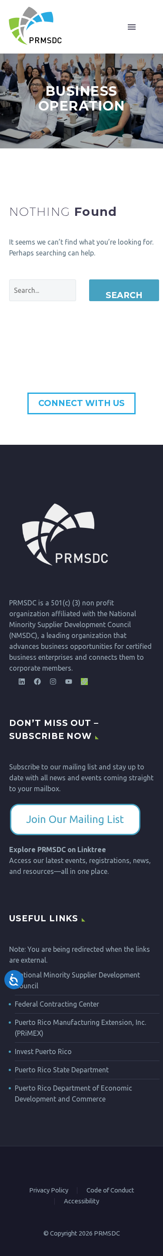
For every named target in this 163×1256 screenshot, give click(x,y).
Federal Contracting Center (57, 1004)
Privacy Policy (48, 1190)
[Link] (84, 681)
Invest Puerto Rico (43, 1051)
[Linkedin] (21, 681)
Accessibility (81, 1201)
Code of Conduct (110, 1190)
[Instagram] (53, 681)
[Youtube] (68, 681)
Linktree (91, 849)
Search (124, 295)
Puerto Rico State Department (62, 1070)
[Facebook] (37, 681)
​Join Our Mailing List (75, 819)
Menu (142, 27)
